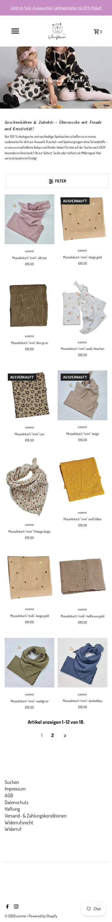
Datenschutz (16, 802)
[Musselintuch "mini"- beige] (82, 395)
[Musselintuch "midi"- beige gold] (29, 577)
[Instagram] (15, 907)
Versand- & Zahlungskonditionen (36, 815)
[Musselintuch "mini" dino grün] (29, 304)
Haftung (12, 809)
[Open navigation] (15, 31)
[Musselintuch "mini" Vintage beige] (29, 487)
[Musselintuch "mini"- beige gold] (82, 219)
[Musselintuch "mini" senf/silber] (82, 481)
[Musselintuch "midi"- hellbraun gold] (82, 577)
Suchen (12, 782)
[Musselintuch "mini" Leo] (29, 395)
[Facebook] (7, 907)
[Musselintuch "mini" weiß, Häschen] (82, 307)
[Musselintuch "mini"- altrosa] (29, 219)
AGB (9, 795)
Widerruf (13, 829)
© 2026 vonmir (16, 916)
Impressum (15, 788)
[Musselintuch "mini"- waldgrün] (29, 662)
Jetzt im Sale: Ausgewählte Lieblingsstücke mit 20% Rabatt (56, 7)
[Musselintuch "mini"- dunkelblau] (82, 662)
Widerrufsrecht (19, 822)
